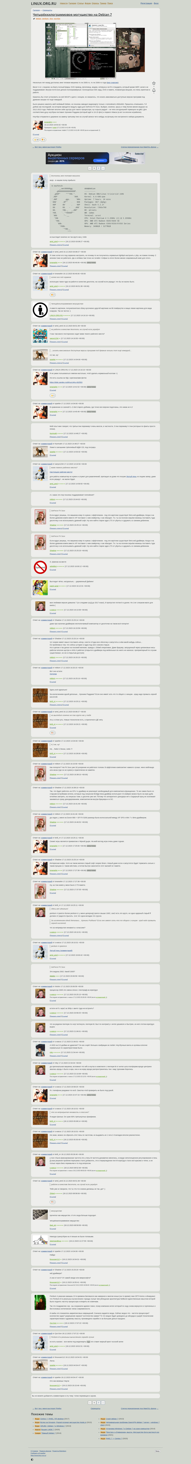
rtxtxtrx (52, 976)
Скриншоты (47, 10)
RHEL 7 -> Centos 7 (114, 1439)
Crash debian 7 (112, 1419)
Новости (64, 3)
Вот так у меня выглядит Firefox (48, 147)
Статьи (80, 3)
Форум (88, 3)
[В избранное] (153, 83)
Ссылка (36, 134)
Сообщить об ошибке (38, 1453)
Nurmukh (53, 433)
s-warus (53, 610)
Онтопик (53, 674)
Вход (156, 3)
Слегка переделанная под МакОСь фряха (138, 147)
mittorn (52, 499)
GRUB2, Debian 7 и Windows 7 (52, 1426)
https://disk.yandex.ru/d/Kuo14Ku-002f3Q (66, 382)
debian (38, 19)
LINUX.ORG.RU (43, 3)
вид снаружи (112, 83)
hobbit (54, 127)
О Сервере (34, 1451)
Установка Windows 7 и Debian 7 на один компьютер (128, 1429)
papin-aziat (54, 586)
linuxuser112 (55, 1259)
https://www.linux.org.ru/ (38, 1455)
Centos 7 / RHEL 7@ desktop (52, 1419)
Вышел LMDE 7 (47, 1430)
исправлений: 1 (101, 997)
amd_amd (54, 242)
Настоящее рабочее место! (61, 472)
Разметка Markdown (59, 1451)
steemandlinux (55, 1241)
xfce (51, 19)
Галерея (72, 3)
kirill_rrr (53, 701)
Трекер (103, 3)
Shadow (53, 525)
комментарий (46, 252)
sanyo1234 (54, 338)
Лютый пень (131, 477)
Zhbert (52, 1193)
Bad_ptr (53, 1225)
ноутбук (57, 19)
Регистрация (146, 3)
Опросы (95, 3)
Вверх (157, 1451)
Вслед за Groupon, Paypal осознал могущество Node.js (63, 1422)
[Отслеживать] (153, 90)
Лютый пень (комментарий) (61, 951)
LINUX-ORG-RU (56, 315)
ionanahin (48, 122)
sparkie (53, 360)
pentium (45, 19)
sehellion (53, 566)
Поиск (110, 3)
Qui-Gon (53, 1323)
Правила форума (45, 1451)
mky (51, 1052)
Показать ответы (56, 245)
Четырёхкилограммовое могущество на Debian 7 (72, 14)
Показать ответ (55, 266)
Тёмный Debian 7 (48, 1433)
